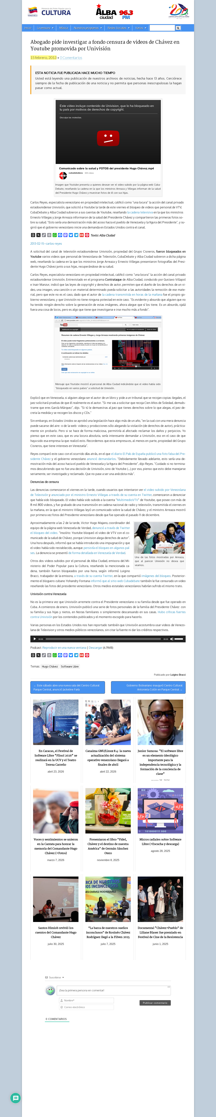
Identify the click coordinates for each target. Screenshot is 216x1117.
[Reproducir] (34, 639)
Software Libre (70, 666)
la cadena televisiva (140, 212)
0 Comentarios (71, 57)
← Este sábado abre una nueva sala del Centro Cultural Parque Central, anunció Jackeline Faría (66, 687)
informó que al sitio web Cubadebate (115, 581)
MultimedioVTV (127, 500)
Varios (139, 28)
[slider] (179, 639)
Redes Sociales (117, 28)
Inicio (27, 28)
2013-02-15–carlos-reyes (46, 243)
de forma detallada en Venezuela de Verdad (96, 553)
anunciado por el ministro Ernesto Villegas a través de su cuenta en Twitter (101, 495)
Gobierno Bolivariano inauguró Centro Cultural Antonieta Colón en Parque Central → (154, 687)
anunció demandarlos (101, 459)
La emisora (43, 28)
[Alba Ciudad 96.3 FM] (108, 12)
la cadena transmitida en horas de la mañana (132, 294)
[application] (108, 639)
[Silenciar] (171, 639)
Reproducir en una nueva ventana (64, 647)
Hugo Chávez (50, 666)
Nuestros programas (86, 28)
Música (63, 28)
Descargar (95, 647)
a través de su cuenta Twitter (93, 576)
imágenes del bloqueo (156, 576)
